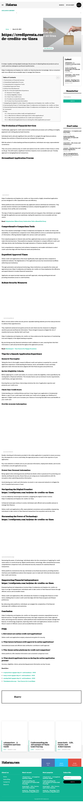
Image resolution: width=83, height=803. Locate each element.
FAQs (5, 111)
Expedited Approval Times (12, 86)
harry (7, 29)
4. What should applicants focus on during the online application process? (28, 120)
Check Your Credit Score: (14, 97)
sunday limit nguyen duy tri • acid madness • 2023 (19, 678)
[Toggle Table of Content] (57, 77)
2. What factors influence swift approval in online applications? (25, 115)
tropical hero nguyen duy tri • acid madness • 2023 (19, 672)
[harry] (3, 29)
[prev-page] (17, 13)
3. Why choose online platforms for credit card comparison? (24, 118)
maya (4, 749)
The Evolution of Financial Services (14, 80)
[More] (57, 58)
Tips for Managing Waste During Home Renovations (71, 154)
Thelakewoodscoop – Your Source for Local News (19, 681)
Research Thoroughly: (13, 93)
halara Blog (48, 48)
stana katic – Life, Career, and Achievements (72, 75)
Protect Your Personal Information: (17, 101)
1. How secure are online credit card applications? (21, 113)
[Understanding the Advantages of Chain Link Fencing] (41, 730)
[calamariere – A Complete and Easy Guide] (14, 730)
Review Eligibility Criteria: (14, 95)
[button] (61, 5)
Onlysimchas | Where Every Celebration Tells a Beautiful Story (25, 221)
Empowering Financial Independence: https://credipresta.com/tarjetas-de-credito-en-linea (31, 107)
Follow (61, 759)
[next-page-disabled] (81, 13)
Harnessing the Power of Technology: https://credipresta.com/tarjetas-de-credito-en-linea (31, 105)
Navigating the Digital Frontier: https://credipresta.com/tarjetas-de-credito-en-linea (29, 103)
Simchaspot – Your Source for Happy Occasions (21, 349)
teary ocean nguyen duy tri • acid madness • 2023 (19, 675)
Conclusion (8, 109)
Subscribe (75, 759)
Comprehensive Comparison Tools (14, 84)
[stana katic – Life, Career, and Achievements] (68, 730)
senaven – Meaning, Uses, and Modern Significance (72, 80)
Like (48, 759)
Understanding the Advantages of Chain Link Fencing (72, 69)
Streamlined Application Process (14, 82)
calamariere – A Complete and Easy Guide (72, 63)
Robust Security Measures (11, 88)
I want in (72, 101)
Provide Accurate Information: (16, 99)
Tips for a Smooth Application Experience (16, 90)
